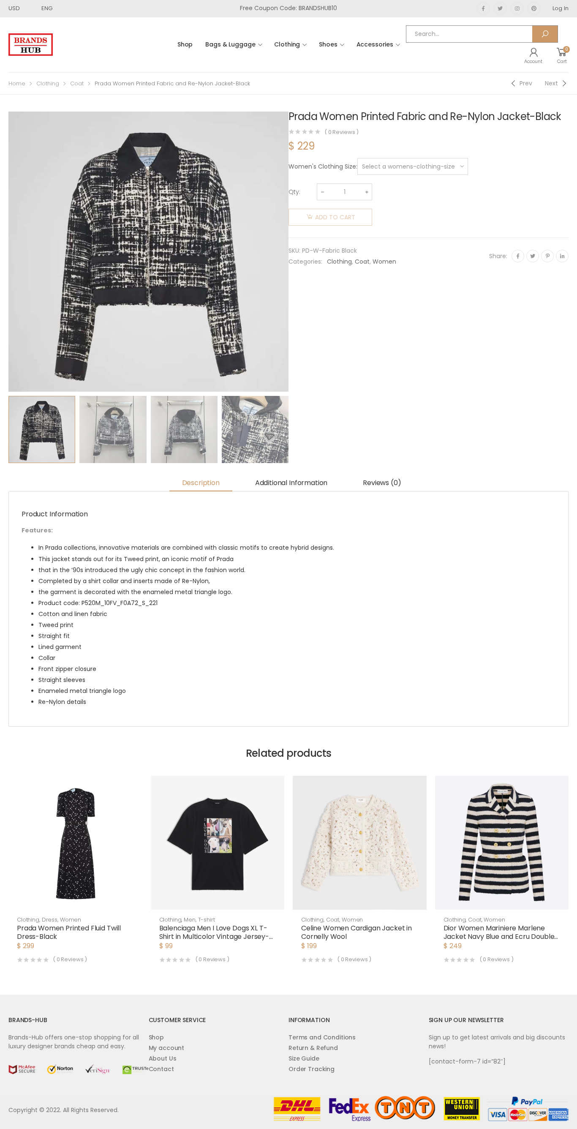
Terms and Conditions (322, 1037)
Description (201, 483)
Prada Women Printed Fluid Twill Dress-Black (69, 932)
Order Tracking (311, 1069)
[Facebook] (518, 256)
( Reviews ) (341, 132)
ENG (47, 8)
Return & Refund (313, 1048)
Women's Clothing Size (322, 166)
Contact (161, 1069)
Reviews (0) (382, 483)
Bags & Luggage (230, 44)
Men (190, 920)
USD (14, 8)
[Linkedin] (562, 256)
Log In (561, 8)
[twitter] (500, 8)
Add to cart (335, 217)
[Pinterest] (547, 256)
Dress (49, 920)
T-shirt (206, 920)
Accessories (375, 44)
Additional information (291, 483)
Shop (185, 44)
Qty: (294, 192)
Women (384, 261)
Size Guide (303, 1058)
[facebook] (483, 8)
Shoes (328, 44)
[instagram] (517, 8)
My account (167, 1048)
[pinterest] (534, 8)
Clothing (287, 44)
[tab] (200, 483)
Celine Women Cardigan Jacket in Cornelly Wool (356, 932)
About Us (163, 1058)
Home (16, 83)
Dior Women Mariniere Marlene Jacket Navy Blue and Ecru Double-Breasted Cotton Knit (501, 936)
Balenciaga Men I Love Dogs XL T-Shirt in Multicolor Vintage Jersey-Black (214, 936)
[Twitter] (532, 256)
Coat (77, 83)
